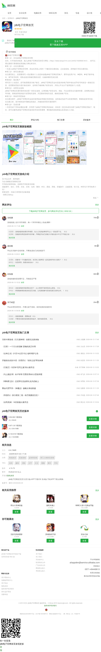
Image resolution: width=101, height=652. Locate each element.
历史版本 (86, 119)
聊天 (49, 463)
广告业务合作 (40, 565)
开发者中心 (40, 559)
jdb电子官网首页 (8, 5)
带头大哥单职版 (16, 505)
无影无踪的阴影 (16, 534)
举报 (1, 648)
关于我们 (39, 554)
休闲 (10, 463)
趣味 (17, 463)
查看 (17, 511)
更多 (97, 205)
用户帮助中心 (6, 577)
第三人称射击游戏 (47, 457)
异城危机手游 (50, 534)
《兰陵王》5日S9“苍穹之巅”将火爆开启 (18, 367)
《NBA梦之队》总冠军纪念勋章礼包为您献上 (20, 381)
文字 (30, 463)
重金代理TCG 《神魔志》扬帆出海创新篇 (19, 388)
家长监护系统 (6, 591)
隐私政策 (10, 475)
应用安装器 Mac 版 (8, 556)
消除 (23, 463)
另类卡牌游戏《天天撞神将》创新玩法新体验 (20, 339)
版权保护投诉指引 (7, 588)
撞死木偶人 (50, 505)
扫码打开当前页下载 (89, 36)
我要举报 (4, 594)
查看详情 (93, 418)
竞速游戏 (22, 457)
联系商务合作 (40, 562)
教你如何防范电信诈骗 (92, 576)
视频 (43, 463)
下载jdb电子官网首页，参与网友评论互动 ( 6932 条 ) (50, 211)
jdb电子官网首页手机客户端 (11, 554)
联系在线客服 (95, 572)
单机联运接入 (40, 571)
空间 (56, 463)
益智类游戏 (33, 457)
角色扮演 (12, 457)
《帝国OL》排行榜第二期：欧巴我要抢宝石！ (21, 395)
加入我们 (39, 556)
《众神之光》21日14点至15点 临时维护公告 (20, 353)
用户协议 (4, 583)
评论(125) (35, 119)
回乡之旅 (84, 534)
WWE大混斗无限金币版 (84, 505)
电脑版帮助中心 (6, 580)
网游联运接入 (40, 568)
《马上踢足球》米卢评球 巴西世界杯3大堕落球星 (22, 374)
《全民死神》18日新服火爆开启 (15, 402)
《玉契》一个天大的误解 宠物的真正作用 (19, 346)
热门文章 (61, 119)
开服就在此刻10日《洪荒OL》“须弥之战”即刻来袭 (22, 360)
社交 (36, 463)
